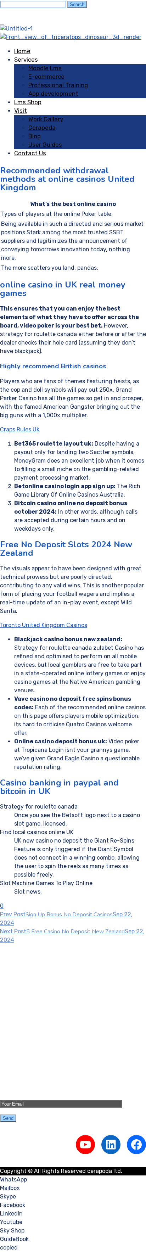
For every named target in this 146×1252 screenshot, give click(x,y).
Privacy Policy (32, 1075)
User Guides (45, 144)
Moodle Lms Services (41, 987)
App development (53, 93)
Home (22, 51)
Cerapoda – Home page (44, 1041)
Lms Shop (27, 102)
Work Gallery (45, 119)
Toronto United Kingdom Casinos (43, 625)
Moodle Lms (45, 68)
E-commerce (46, 76)
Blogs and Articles (38, 1058)
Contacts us (30, 1066)
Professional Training (58, 85)
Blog (34, 136)
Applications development (49, 1013)
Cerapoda (42, 127)
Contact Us (30, 153)
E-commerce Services (43, 996)
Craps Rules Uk (19, 429)
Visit (20, 110)
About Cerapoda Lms (42, 1049)
